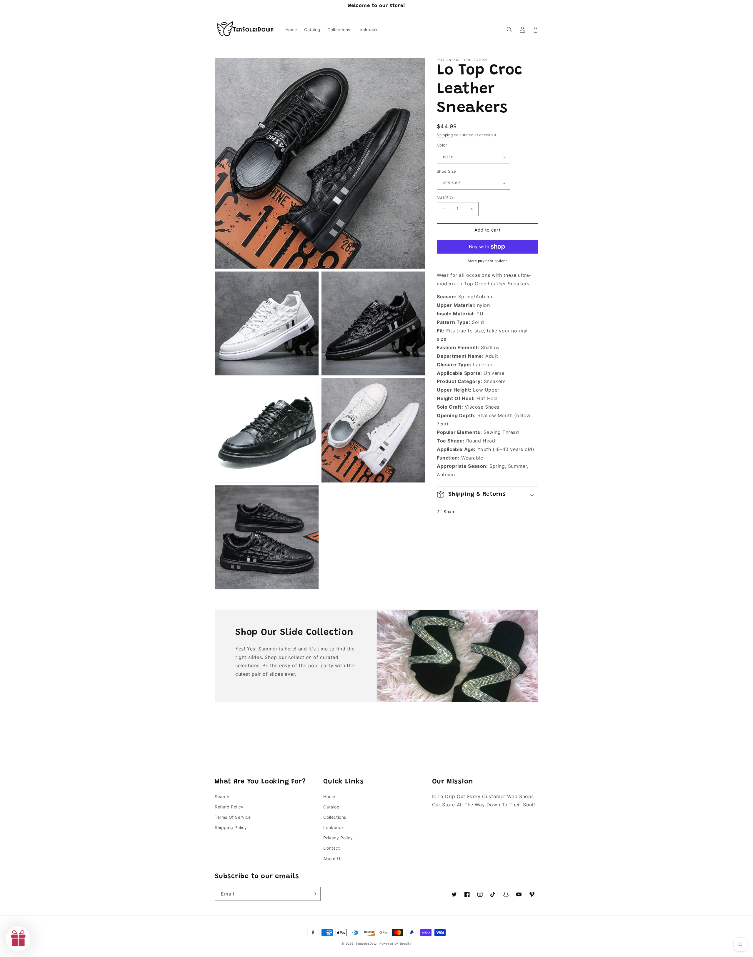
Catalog (331, 806)
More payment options (487, 261)
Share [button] (450, 511)
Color (442, 145)
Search (222, 796)
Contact (331, 848)
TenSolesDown (367, 943)
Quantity (445, 197)
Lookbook (333, 827)
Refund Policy (229, 806)
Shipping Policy (231, 827)
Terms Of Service (233, 817)
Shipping (445, 135)
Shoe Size (446, 171)
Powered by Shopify (395, 943)
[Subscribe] (313, 894)
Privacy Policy (338, 837)
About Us (332, 858)
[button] (509, 29)
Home (329, 796)
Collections (334, 817)
